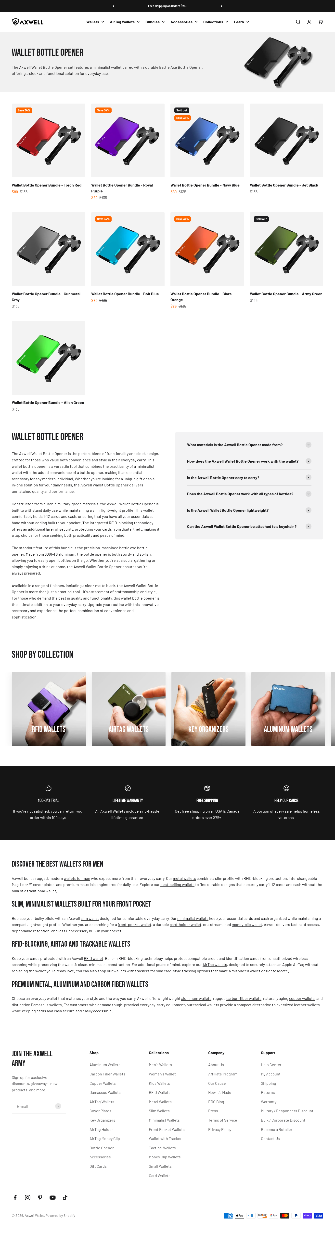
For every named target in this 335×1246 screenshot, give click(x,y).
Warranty (268, 1101)
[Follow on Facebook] (15, 1197)
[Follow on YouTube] (52, 1197)
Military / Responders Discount (287, 1110)
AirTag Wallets (122, 21)
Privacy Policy (219, 1129)
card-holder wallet (185, 924)
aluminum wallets (196, 998)
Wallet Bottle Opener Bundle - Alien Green (48, 402)
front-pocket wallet (134, 924)
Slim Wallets (159, 1110)
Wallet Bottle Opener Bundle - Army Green (286, 293)
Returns (268, 1092)
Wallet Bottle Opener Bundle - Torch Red (46, 185)
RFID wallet (93, 958)
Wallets (92, 21)
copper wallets (302, 998)
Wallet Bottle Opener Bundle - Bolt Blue (125, 293)
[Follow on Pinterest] (40, 1197)
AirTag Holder (101, 1129)
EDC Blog (216, 1101)
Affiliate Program (222, 1074)
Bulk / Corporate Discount (283, 1120)
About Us (216, 1064)
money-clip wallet (247, 924)
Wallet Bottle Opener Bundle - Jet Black (284, 185)
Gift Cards (98, 1166)
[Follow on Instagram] (27, 1197)
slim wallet (90, 918)
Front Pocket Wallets (167, 1129)
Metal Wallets (160, 1101)
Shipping (268, 1083)
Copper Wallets (103, 1083)
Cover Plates (100, 1110)
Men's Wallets (160, 1064)
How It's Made (219, 1092)
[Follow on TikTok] (65, 1197)
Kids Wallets (159, 1083)
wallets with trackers (132, 970)
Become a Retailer (276, 1129)
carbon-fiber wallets (243, 998)
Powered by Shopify (60, 1215)
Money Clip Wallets (165, 1156)
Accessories (181, 21)
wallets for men (77, 878)
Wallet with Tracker (165, 1138)
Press (213, 1110)
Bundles (152, 21)
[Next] (222, 5)
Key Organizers (102, 1120)
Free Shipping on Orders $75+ (167, 6)
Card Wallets (159, 1175)
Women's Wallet (162, 1074)
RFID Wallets (159, 1092)
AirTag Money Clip (105, 1138)
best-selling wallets (177, 884)
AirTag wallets (215, 964)
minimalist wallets (192, 918)
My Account (271, 1074)
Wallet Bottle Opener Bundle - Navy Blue (205, 185)
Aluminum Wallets (105, 1064)
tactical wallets (206, 1004)
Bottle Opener (102, 1147)
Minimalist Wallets (164, 1120)
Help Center (271, 1064)
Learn (239, 21)
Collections (213, 21)
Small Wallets (160, 1166)
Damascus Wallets (105, 1092)
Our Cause (217, 1083)
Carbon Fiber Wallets (107, 1074)
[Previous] (113, 5)
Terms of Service (222, 1120)
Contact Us (270, 1138)
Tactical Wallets (162, 1147)
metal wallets (184, 878)
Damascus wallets (46, 1004)
